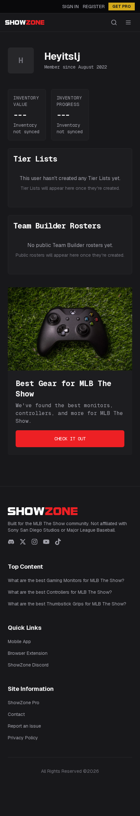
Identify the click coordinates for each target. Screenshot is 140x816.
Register (94, 6)
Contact (16, 714)
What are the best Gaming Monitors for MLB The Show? (66, 580)
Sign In (70, 6)
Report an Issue (24, 726)
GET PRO (121, 6)
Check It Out (70, 439)
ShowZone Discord (28, 665)
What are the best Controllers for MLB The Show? (60, 592)
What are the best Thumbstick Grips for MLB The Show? (67, 604)
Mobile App (19, 641)
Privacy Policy (23, 738)
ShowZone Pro (23, 703)
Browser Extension (28, 653)
